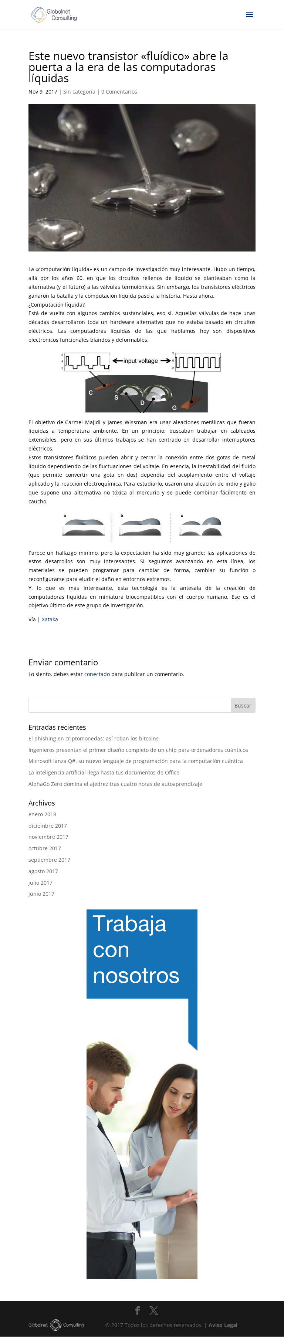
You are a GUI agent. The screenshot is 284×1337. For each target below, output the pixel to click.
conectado (97, 674)
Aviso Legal (223, 1324)
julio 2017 (40, 882)
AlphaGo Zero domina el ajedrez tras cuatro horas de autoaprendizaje (115, 783)
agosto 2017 (43, 871)
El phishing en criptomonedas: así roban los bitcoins (93, 738)
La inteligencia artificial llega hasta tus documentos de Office (103, 772)
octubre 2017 (44, 848)
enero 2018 (42, 814)
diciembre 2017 (47, 825)
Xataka (50, 619)
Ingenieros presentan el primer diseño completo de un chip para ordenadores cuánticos (138, 749)
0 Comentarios (119, 91)
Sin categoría (79, 91)
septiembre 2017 (49, 859)
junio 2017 (41, 893)
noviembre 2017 (48, 836)
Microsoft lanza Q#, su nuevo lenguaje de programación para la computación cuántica (135, 760)
